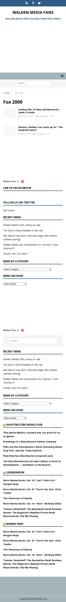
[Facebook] (33, 3)
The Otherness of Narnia (17, 498)
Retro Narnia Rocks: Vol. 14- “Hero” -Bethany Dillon (32, 503)
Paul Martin (43, 116)
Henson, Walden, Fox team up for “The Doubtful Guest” (40, 129)
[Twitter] (39, 3)
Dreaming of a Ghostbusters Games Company (29, 441)
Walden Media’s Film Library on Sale (21, 225)
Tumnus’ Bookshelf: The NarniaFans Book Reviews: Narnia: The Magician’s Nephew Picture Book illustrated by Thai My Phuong (32, 512)
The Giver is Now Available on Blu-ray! (23, 230)
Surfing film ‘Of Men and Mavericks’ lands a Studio (38, 111)
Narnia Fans (14, 524)
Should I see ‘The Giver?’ (15, 253)
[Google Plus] (27, 3)
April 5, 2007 (26, 133)
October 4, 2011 (27, 116)
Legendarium (15, 472)
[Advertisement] (33, 47)
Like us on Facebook (17, 188)
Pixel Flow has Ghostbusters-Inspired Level (28, 455)
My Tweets (9, 210)
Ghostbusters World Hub (24, 424)
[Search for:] (33, 83)
